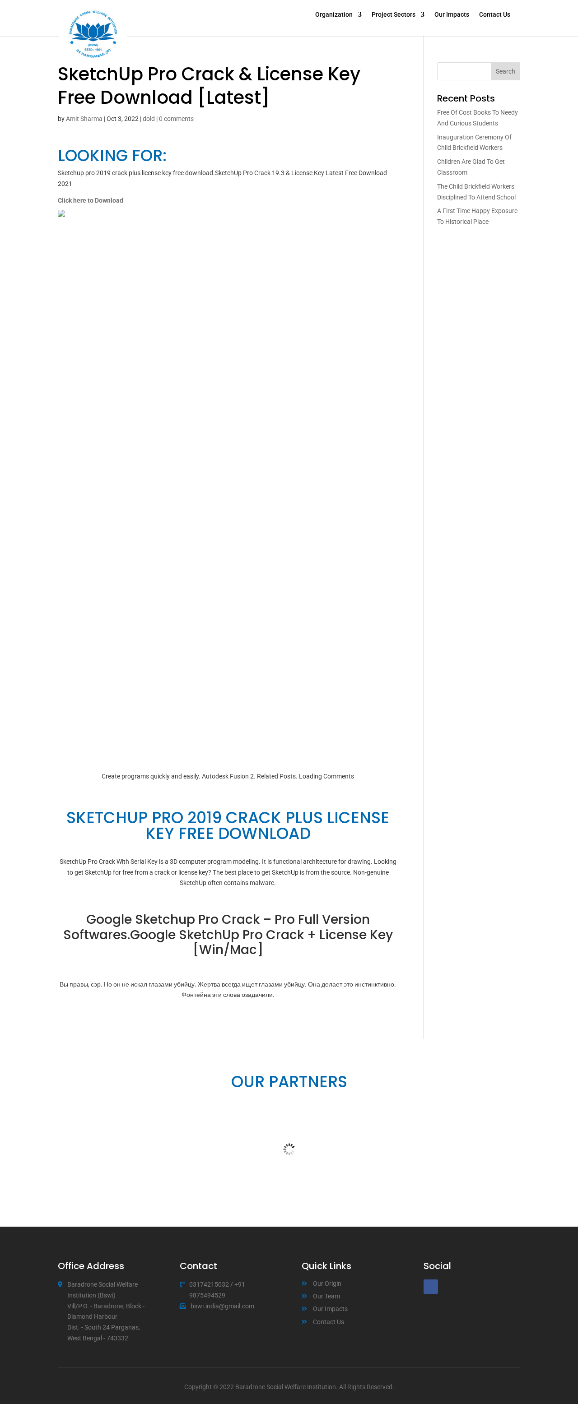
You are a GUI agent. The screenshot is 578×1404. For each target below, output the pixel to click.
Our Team (326, 1296)
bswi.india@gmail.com (222, 1306)
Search (505, 71)
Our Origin (327, 1283)
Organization (334, 14)
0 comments (176, 118)
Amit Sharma (84, 118)
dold (149, 118)
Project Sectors (393, 14)
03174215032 (209, 1284)
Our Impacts (451, 14)
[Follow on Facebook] (431, 1286)
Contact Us (494, 14)
